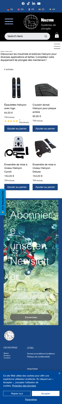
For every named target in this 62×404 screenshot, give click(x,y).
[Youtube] (39, 3)
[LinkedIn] (33, 3)
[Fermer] (57, 375)
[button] (57, 35)
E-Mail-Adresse (18, 289)
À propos (7, 358)
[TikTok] (28, 3)
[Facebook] (23, 3)
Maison (6, 353)
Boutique (7, 355)
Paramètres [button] (31, 399)
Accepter (45, 393)
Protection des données (24, 385)
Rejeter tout (17, 393)
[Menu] (57, 46)
